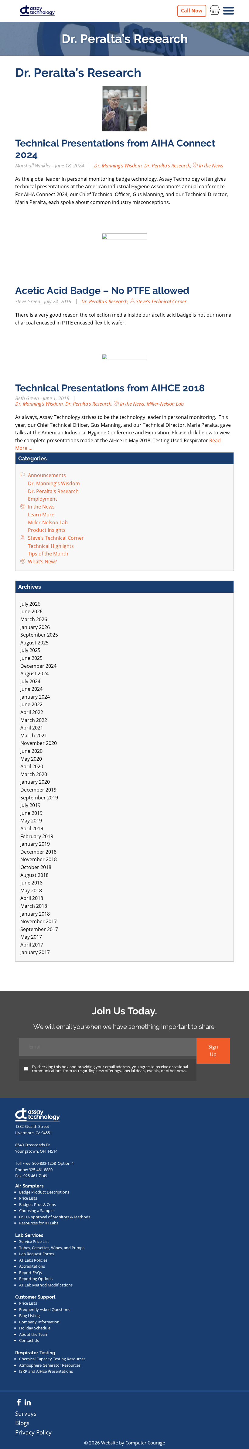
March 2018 (33, 906)
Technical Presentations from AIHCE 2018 (110, 388)
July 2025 (30, 650)
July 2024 (30, 681)
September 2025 (39, 634)
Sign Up (213, 1050)
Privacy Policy (33, 1432)
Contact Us (29, 1340)
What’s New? (42, 561)
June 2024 (31, 689)
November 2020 (38, 743)
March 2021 (33, 735)
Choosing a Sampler (37, 1210)
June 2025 (31, 658)
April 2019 (31, 828)
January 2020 (35, 782)
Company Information (39, 1322)
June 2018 (31, 882)
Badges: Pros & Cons (37, 1204)
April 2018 (31, 898)
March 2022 (33, 720)
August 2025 (34, 642)
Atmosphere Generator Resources (49, 1365)
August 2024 (34, 673)
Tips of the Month (47, 553)
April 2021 (31, 727)
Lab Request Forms (36, 1253)
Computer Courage (145, 1443)
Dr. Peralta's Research (167, 165)
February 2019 (36, 836)
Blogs (22, 1423)
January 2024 (35, 696)
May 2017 (31, 937)
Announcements (46, 475)
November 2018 (38, 859)
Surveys (25, 1413)
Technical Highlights (50, 546)
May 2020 (31, 759)
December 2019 (38, 789)
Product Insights (46, 530)
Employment (42, 499)
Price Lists (28, 1198)
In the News (210, 165)
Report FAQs (30, 1272)
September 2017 (39, 929)
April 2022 (31, 712)
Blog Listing (29, 1315)
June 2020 (31, 751)
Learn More (40, 514)
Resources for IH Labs (38, 1223)
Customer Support (35, 1297)
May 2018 (31, 890)
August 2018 (34, 875)
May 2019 (31, 820)
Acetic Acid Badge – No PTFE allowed (102, 290)
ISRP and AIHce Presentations (46, 1371)
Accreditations (32, 1266)
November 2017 (38, 921)
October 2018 (35, 867)
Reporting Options (36, 1278)
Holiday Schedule (34, 1328)
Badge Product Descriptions (44, 1192)
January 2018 (35, 914)
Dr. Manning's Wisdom (118, 165)
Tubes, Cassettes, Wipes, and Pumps (51, 1247)
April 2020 (31, 766)
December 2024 (38, 666)
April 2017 (31, 944)
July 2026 (30, 604)
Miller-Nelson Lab (165, 403)
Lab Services (29, 1235)
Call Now (192, 10)
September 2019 (39, 797)
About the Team (33, 1334)
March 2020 (33, 774)
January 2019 (35, 844)
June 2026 (31, 611)
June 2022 (31, 704)
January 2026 (35, 627)
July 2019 (30, 805)
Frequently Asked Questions (44, 1309)
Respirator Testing (35, 1352)
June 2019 (31, 813)
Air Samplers (29, 1186)
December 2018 (38, 851)
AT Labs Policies (33, 1260)
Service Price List (34, 1241)
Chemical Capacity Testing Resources (52, 1359)
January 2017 (35, 952)
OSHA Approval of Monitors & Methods (54, 1217)
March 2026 (33, 619)
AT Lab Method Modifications (46, 1285)
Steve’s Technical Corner (160, 301)
